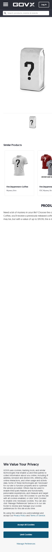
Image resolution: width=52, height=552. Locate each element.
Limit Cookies (26, 534)
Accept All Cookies (26, 524)
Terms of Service (37, 515)
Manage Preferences (26, 543)
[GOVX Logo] (24, 4)
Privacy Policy (20, 515)
